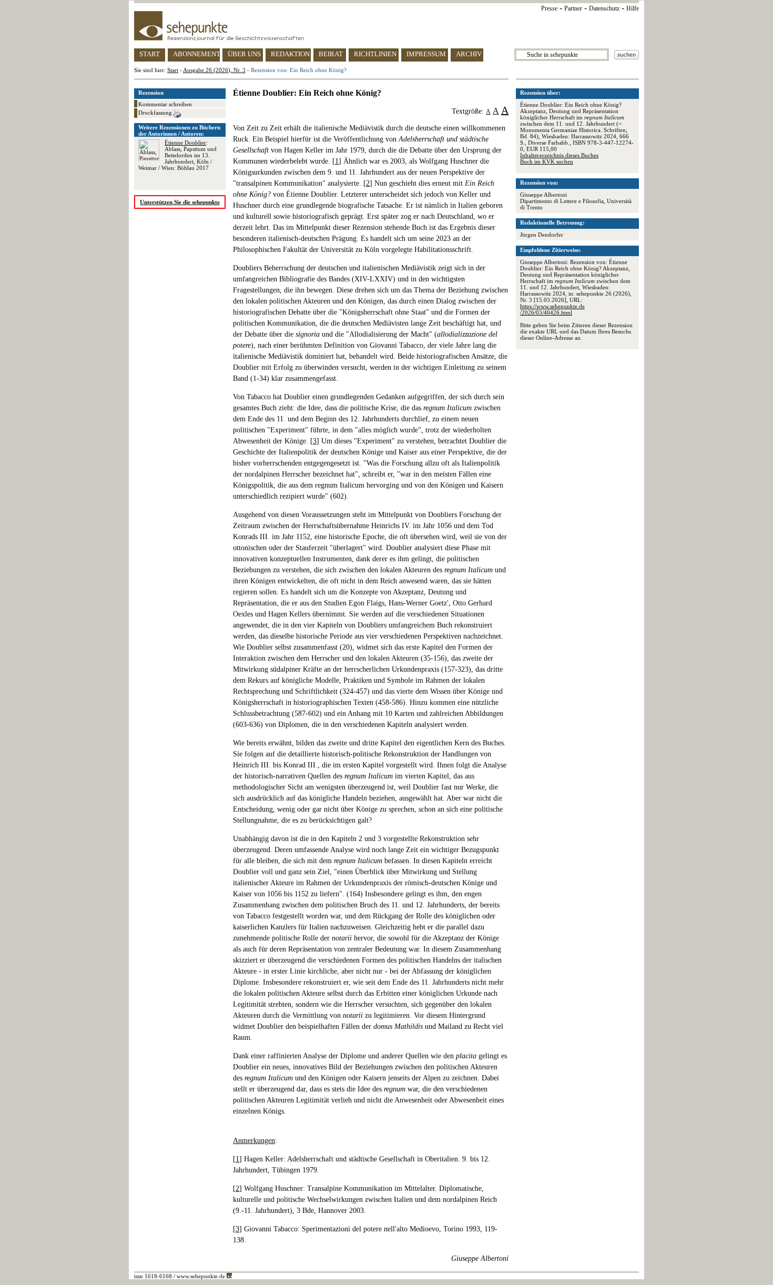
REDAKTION (290, 54)
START (149, 54)
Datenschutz (604, 8)
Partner (573, 8)
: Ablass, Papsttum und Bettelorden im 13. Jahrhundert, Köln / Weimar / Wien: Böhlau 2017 (177, 155)
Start (172, 70)
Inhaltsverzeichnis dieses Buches (559, 155)
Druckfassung (156, 112)
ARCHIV (469, 54)
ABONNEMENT (196, 54)
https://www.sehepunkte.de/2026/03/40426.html (552, 309)
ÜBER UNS (244, 54)
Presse (549, 8)
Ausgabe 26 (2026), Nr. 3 (214, 70)
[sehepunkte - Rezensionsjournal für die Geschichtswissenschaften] (386, 26)
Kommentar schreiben (165, 104)
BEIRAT (331, 54)
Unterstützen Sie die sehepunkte (180, 202)
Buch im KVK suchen (546, 161)
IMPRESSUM (426, 54)
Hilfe (632, 8)
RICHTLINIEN (375, 54)
